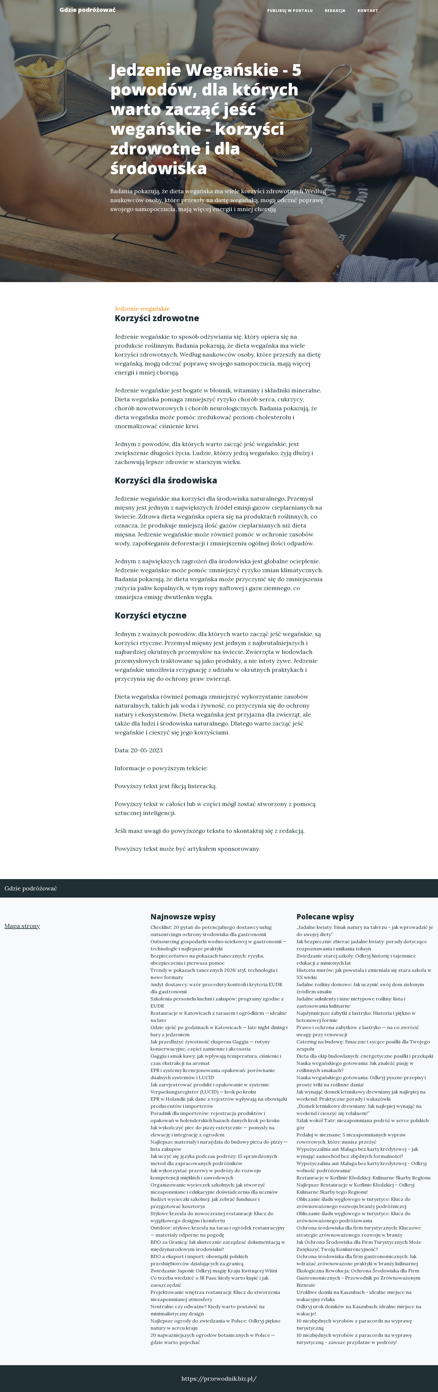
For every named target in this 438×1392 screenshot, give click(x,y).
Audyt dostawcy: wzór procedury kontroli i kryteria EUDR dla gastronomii (216, 987)
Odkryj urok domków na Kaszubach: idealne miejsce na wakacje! (358, 1310)
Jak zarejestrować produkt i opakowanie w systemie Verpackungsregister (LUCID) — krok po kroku (209, 1088)
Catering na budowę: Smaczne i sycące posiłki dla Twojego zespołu (363, 1045)
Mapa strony (22, 925)
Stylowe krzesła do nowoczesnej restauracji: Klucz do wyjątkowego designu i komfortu (212, 1217)
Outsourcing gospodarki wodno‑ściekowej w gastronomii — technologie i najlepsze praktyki (218, 945)
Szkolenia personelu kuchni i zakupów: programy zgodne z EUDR (217, 1002)
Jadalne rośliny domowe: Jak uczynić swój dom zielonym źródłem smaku (360, 987)
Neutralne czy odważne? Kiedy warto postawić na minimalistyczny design (207, 1310)
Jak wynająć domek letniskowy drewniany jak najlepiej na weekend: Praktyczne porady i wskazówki (360, 1095)
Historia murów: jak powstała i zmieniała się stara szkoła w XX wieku (363, 973)
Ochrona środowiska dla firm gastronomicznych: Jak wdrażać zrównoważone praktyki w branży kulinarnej (357, 1259)
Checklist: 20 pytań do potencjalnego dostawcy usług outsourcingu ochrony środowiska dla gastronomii (211, 930)
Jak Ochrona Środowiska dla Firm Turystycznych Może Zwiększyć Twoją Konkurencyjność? (358, 1245)
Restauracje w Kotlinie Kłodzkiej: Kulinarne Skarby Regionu (363, 1178)
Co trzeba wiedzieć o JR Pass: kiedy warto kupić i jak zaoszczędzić (209, 1281)
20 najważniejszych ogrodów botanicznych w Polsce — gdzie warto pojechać (212, 1338)
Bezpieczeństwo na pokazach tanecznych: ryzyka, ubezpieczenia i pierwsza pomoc (207, 959)
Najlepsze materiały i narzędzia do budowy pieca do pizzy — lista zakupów (219, 1145)
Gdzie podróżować (88, 10)
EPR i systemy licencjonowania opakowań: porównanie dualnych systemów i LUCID (212, 1073)
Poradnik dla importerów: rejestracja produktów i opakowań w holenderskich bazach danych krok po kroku (214, 1116)
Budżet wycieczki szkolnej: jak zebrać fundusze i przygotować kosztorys (205, 1202)
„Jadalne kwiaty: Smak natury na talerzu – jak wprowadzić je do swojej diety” (364, 930)
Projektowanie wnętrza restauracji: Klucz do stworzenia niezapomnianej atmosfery (215, 1295)
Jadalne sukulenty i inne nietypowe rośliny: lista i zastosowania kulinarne (350, 1002)
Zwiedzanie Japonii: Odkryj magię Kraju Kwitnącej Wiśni (213, 1271)
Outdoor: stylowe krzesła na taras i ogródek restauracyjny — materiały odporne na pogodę (217, 1231)
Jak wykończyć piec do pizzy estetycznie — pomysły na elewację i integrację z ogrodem (212, 1131)
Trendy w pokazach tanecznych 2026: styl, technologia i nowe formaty (213, 973)
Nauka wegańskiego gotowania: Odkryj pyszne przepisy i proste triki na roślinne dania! (361, 1081)
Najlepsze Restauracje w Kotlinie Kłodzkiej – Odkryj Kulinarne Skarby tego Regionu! (355, 1188)
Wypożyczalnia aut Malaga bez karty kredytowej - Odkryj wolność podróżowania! (361, 1166)
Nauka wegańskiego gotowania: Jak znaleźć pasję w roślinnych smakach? (355, 1066)
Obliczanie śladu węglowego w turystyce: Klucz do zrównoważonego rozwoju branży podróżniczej (353, 1202)
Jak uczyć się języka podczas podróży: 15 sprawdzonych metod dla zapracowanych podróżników (213, 1159)
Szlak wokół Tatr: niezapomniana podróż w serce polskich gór (362, 1123)
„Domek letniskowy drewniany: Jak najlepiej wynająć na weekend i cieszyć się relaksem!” (359, 1109)
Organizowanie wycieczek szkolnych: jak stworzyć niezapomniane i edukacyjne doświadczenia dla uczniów (214, 1188)
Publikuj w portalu (290, 10)
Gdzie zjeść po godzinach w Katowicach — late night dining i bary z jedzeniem (219, 1030)
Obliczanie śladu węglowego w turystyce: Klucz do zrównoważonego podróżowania (353, 1217)
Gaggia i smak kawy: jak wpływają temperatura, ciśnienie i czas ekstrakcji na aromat (215, 1059)
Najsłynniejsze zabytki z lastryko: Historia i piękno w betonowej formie (356, 1016)
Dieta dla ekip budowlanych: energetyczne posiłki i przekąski (364, 1056)
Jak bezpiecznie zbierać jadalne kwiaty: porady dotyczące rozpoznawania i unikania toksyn (361, 945)
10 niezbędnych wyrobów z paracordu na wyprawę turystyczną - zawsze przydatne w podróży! (354, 1338)
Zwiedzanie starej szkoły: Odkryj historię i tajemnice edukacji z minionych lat (356, 959)
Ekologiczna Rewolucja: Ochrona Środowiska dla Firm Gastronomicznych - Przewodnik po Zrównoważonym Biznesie (358, 1278)
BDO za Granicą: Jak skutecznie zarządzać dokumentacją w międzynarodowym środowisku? (217, 1245)
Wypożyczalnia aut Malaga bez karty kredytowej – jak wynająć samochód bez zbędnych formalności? (357, 1152)
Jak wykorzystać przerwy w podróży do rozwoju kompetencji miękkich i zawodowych (205, 1174)
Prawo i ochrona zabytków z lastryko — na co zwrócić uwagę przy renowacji (357, 1030)
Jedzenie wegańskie (142, 308)
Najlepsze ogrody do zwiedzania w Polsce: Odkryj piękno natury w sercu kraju (215, 1324)
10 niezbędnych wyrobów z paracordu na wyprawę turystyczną (354, 1324)
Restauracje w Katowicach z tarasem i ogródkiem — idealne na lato (218, 1016)
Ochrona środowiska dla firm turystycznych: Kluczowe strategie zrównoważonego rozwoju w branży (358, 1231)
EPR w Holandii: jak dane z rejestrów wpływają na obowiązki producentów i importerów (218, 1102)
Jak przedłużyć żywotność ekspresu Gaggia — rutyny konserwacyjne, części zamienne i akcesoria (210, 1045)
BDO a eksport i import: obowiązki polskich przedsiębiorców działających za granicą (199, 1259)
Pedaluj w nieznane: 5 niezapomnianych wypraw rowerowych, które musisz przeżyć (351, 1138)
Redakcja (335, 10)
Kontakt (368, 10)
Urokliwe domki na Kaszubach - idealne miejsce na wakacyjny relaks (353, 1295)
